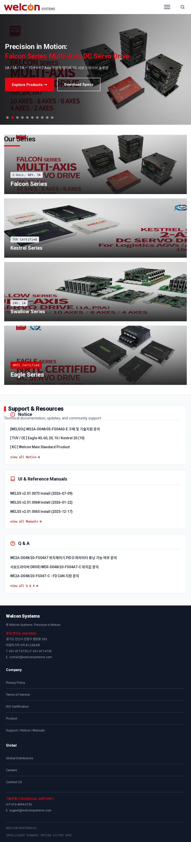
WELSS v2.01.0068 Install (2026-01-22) (41, 502)
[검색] (182, 6)
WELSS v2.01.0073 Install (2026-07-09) (41, 493)
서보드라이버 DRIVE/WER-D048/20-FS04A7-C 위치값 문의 (54, 567)
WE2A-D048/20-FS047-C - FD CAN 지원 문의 (44, 576)
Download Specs (79, 84)
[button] (7, 117)
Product (11, 718)
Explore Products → (29, 84)
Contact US (14, 782)
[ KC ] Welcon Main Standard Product (40, 447)
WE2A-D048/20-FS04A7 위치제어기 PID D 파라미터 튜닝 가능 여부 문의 (63, 558)
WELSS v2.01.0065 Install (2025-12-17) (41, 512)
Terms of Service (18, 694)
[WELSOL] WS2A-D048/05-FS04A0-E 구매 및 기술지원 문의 (55, 429)
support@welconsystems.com (30, 810)
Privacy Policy (15, 682)
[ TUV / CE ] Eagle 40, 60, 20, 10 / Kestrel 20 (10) (47, 438)
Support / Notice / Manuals (25, 730)
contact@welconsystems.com (30, 657)
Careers (11, 770)
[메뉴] (167, 7)
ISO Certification (17, 706)
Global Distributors (19, 758)
